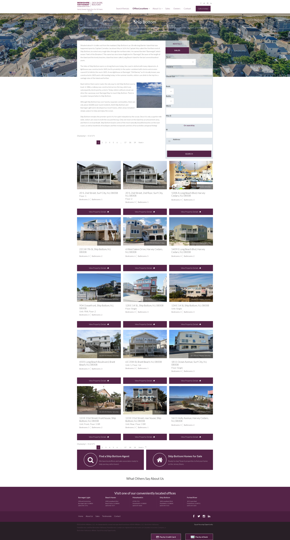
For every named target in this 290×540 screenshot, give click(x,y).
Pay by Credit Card (167, 537)
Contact (187, 8)
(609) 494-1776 (83, 505)
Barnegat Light (84, 497)
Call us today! (203, 8)
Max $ (168, 116)
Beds (168, 86)
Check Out (170, 76)
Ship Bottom (165, 497)
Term (168, 57)
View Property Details (97, 212)
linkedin (211, 3)
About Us (157, 8)
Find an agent (110, 460)
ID (167, 129)
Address (176, 139)
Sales (167, 8)
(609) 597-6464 (137, 505)
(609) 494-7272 (164, 505)
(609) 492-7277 (110, 505)
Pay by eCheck (201, 537)
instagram (207, 3)
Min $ (168, 106)
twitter (204, 3)
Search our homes (179, 460)
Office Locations (140, 8)
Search (189, 154)
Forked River (192, 497)
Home (80, 516)
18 (130, 142)
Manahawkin (138, 497)
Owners (176, 8)
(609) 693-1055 (191, 505)
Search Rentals (122, 8)
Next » (141, 142)
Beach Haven (110, 497)
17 (125, 142)
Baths (168, 96)
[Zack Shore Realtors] (91, 6)
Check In (169, 67)
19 (135, 142)
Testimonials (107, 516)
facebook (200, 3)
